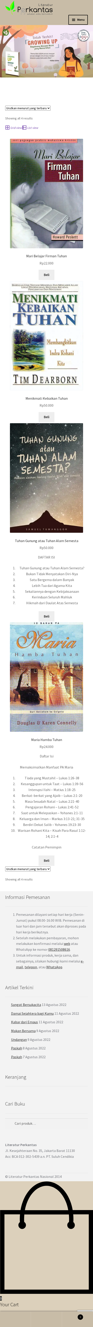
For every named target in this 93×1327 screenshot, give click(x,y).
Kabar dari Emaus (24, 1022)
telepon (31, 967)
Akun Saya (15, 1319)
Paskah (16, 1048)
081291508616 (59, 949)
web (67, 943)
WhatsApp (54, 967)
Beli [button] (46, 274)
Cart (71, 1315)
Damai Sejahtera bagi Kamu (32, 1013)
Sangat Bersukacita (26, 1004)
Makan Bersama (23, 1030)
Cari (46, 1319)
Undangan (19, 1039)
